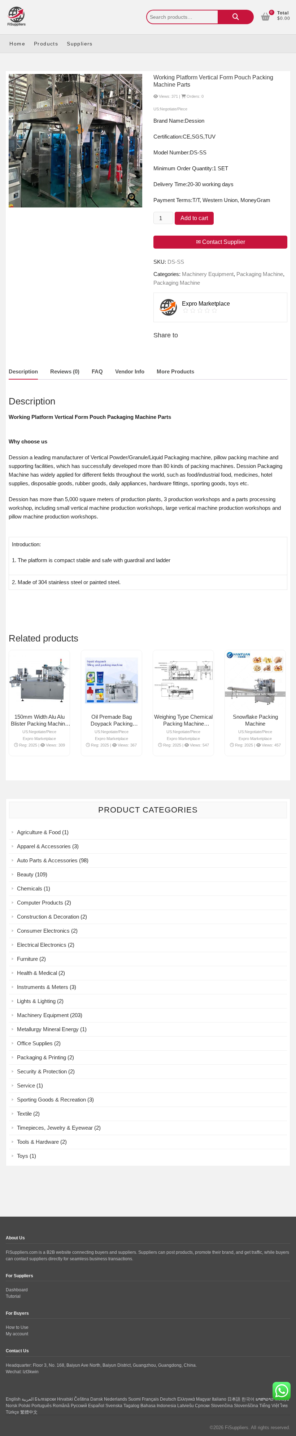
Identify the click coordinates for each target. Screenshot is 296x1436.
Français (150, 1399)
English (13, 1399)
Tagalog (131, 1405)
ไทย (284, 1405)
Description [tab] (23, 371)
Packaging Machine (259, 274)
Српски (202, 1405)
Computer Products (40, 902)
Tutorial (13, 1296)
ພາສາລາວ (265, 1399)
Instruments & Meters (42, 987)
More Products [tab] (175, 371)
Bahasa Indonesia (158, 1405)
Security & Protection (42, 1071)
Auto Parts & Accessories (47, 860)
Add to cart (194, 218)
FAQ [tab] (97, 371)
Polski (24, 1405)
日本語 (233, 1399)
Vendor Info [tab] (129, 371)
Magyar (203, 1399)
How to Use (17, 1327)
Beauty (25, 874)
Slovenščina (246, 1405)
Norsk (11, 1405)
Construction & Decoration (48, 917)
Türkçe (12, 1412)
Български (45, 1399)
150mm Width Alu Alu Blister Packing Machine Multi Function (39, 724)
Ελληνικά (186, 1399)
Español (96, 1405)
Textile (24, 1114)
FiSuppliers (236, 1427)
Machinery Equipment (208, 274)
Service (26, 1085)
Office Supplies (35, 1043)
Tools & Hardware (38, 1142)
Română (61, 1405)
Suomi (134, 1399)
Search (236, 17)
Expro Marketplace (39, 738)
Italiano (219, 1399)
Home (17, 44)
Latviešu (185, 1405)
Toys (22, 1156)
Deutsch (168, 1399)
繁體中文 (29, 1412)
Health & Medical (37, 973)
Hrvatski (65, 1399)
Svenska (113, 1405)
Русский (79, 1405)
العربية (28, 1399)
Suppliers (80, 44)
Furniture (27, 959)
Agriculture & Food (39, 832)
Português (41, 1405)
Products (46, 44)
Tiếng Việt (269, 1405)
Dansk (96, 1399)
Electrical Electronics (41, 945)
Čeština (81, 1399)
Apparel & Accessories (44, 846)
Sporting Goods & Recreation (51, 1099)
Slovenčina (222, 1405)
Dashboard (17, 1289)
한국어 (247, 1399)
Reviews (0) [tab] (64, 371)
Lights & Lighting (36, 1001)
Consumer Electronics (43, 931)
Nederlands (115, 1399)
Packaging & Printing (41, 1057)
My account (17, 1333)
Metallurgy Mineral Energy (48, 1029)
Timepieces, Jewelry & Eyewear (55, 1128)
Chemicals (29, 888)
